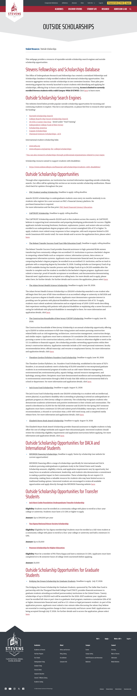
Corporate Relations (51, 3)
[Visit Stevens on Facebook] (23, 689)
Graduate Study (38, 665)
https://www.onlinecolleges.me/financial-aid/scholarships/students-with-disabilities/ (64, 167)
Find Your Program (38, 653)
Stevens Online (38, 669)
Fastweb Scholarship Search (41, 116)
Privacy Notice (109, 689)
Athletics (65, 3)
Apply (128, 3)
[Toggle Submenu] (94, 3)
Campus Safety (89, 653)
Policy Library (63, 653)
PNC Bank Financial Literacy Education (76, 207)
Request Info (113, 3)
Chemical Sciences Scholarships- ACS (45, 134)
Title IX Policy (118, 689)
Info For (90, 3)
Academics (59, 9)
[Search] (130, 9)
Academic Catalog (38, 681)
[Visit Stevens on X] (19, 689)
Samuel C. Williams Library (40, 677)
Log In (101, 3)
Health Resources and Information (94, 657)
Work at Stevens (115, 653)
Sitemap (102, 689)
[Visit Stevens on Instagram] (14, 689)
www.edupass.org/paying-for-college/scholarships (50, 149)
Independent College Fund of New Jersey (46, 125)
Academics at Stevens (39, 649)
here (86, 90)
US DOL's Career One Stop (40, 122)
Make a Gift (117, 638)
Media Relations (115, 661)
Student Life (92, 9)
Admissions (114, 657)
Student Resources (32, 49)
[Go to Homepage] (14, 11)
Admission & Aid (120, 9)
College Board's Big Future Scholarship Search (48, 119)
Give (82, 3)
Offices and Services (65, 649)
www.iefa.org (34, 146)
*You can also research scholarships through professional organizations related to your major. (65, 155)
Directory (113, 649)
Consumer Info (63, 661)
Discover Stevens (75, 9)
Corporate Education (39, 673)
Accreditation (63, 657)
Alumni (74, 3)
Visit (121, 3)
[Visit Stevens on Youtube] (10, 689)
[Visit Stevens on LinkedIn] (5, 689)
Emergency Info (127, 689)
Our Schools (37, 657)
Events (87, 649)
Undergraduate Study (39, 661)
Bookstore (88, 661)
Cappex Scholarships (38, 131)
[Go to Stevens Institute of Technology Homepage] (14, 644)
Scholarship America (38, 128)
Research (105, 9)
